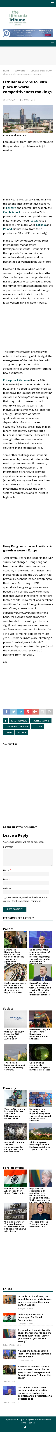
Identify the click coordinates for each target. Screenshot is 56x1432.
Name (6, 870)
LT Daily (25, 99)
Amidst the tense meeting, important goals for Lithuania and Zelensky (34, 1353)
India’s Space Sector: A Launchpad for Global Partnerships (30, 1317)
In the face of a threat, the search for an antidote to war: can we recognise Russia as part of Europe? (35, 1300)
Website (7, 888)
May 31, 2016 (12, 99)
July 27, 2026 (10, 1345)
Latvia (34, 220)
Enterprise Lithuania (16, 380)
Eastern (11, 208)
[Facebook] (31, 1427)
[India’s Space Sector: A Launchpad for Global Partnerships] (9, 1317)
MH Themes (29, 1422)
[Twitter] (25, 1427)
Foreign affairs (13, 1168)
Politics (8, 929)
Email (6, 879)
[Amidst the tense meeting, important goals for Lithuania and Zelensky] (9, 1354)
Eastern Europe (41, 720)
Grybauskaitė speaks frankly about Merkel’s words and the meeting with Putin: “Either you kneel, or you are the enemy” (34, 1336)
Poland (7, 229)
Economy (9, 1088)
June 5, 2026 (10, 1402)
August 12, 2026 (26, 1308)
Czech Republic (12, 212)
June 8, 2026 (10, 1381)
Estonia (41, 224)
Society (8, 1008)
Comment (8, 846)
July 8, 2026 (24, 1360)
